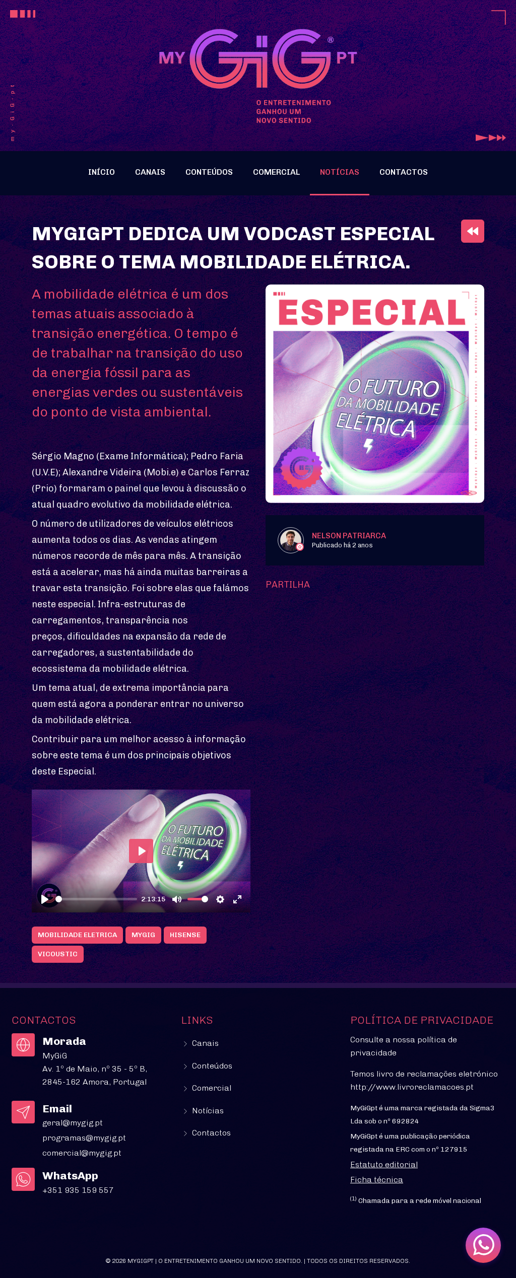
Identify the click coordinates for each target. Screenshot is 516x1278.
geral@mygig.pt (72, 1122)
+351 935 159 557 (78, 1190)
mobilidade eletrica (77, 935)
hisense (185, 935)
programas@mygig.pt (84, 1138)
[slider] (96, 899)
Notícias (339, 172)
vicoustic (58, 954)
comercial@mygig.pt (81, 1153)
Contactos (403, 172)
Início (101, 172)
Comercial (276, 172)
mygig (143, 935)
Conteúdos (209, 172)
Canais (150, 172)
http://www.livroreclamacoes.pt (412, 1087)
